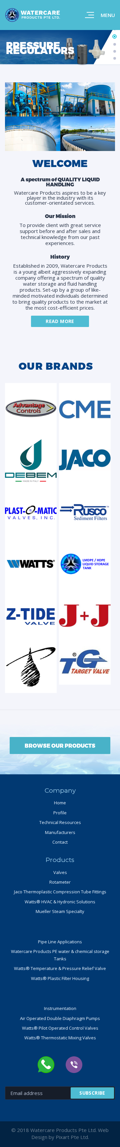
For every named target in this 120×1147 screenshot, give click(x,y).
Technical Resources (60, 822)
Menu (108, 15)
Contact (60, 842)
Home (60, 803)
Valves (60, 872)
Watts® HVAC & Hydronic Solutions (60, 902)
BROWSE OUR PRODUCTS (60, 745)
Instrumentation (60, 1008)
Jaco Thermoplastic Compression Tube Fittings (60, 892)
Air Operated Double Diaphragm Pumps (60, 1018)
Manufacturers (60, 832)
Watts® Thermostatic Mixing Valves (60, 1038)
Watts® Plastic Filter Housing (60, 978)
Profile (60, 813)
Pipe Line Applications (60, 942)
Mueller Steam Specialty (60, 911)
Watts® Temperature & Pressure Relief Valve (60, 968)
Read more (60, 321)
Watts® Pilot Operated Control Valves (60, 1028)
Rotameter (60, 882)
